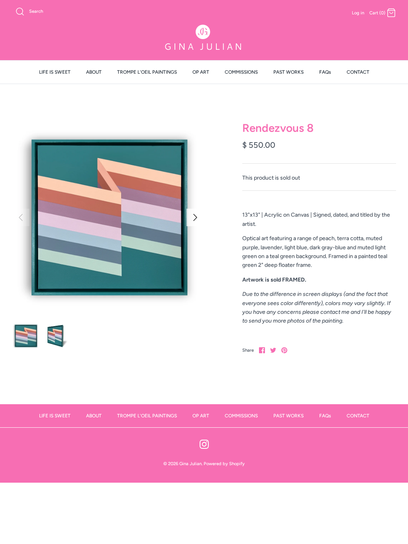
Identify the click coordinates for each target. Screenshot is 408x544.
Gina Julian (190, 463)
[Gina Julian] (204, 38)
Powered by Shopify (224, 463)
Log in (358, 13)
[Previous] (20, 217)
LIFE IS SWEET (55, 72)
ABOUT (94, 72)
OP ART (200, 72)
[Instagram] (204, 444)
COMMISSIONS (241, 72)
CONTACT (358, 72)
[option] (108, 217)
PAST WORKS (288, 72)
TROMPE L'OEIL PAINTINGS (147, 72)
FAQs (325, 72)
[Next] (195, 217)
